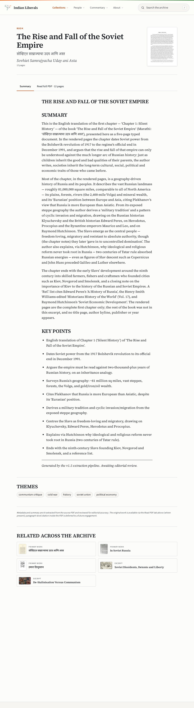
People (78, 8)
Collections (58, 8)
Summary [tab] (25, 86)
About (116, 8)
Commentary (97, 8)
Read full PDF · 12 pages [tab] (50, 86)
